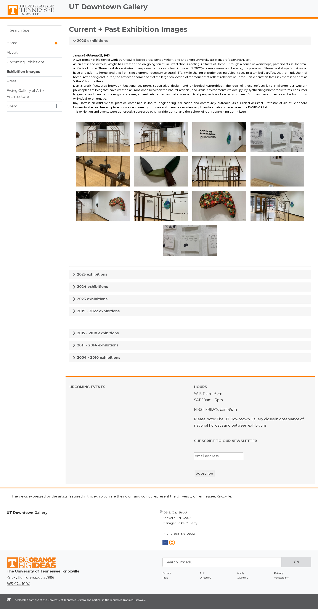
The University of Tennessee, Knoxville (34, 15)
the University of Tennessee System (64, 599)
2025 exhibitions (91, 274)
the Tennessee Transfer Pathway (125, 599)
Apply (240, 573)
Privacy (279, 573)
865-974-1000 (18, 584)
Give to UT (243, 577)
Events (166, 573)
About (12, 52)
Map (165, 577)
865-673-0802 (184, 533)
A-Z (202, 573)
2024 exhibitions (92, 287)
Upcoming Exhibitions (25, 62)
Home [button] (12, 43)
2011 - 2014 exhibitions (97, 345)
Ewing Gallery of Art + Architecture (25, 93)
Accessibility (281, 577)
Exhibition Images (23, 71)
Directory (205, 577)
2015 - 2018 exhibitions (97, 333)
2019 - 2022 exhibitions (98, 311)
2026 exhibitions (92, 41)
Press (11, 81)
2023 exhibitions (92, 299)
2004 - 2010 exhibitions (98, 358)
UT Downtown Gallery (108, 7)
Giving (12, 106)
